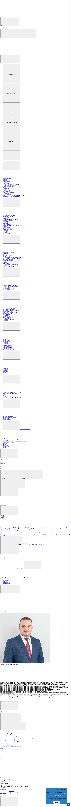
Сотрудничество (6, 188)
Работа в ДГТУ (5, 440)
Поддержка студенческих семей (9, 266)
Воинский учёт (5, 445)
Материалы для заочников (8, 259)
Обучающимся (23, 242)
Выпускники (5, 371)
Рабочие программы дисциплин (9, 442)
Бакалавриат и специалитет (8, 220)
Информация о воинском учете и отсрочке (11, 260)
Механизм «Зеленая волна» (8, 216)
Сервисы (4, 189)
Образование (5, 253)
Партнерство (5, 369)
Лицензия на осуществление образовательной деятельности (14, 195)
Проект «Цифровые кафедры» (8, 192)
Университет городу (6, 183)
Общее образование (6, 218)
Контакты (4, 373)
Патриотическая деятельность (8, 348)
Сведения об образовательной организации (11, 184)
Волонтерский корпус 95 (7, 346)
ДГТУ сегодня (5, 182)
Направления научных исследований (10, 308)
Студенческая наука (6, 316)
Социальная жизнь (6, 190)
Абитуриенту (5, 231)
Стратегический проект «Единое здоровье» (11, 310)
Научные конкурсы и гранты (8, 319)
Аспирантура (5, 222)
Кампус (4, 254)
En (3, 27)
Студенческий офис (6, 256)
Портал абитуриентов (7, 233)
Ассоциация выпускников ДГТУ (9, 416)
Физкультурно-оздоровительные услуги (10, 393)
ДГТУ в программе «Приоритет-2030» (10, 185)
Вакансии (4, 447)
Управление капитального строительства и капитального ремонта (13, 669)
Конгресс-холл (5, 396)
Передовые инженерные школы (9, 186)
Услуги (11, 131)
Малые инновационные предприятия (10, 312)
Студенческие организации (8, 340)
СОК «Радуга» (5, 343)
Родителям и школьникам (11, 93)
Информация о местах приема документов (11, 225)
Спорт (4, 344)
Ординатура (5, 232)
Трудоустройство (6, 418)
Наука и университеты (7, 318)
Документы (5, 443)
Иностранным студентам (7, 255)
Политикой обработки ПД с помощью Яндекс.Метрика (56, 795)
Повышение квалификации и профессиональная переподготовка (15, 441)
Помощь (4, 265)
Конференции (5, 320)
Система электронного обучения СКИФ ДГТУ (11, 258)
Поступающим (11, 74)
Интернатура (5, 223)
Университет (11, 64)
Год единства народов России (8, 349)
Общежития (5, 226)
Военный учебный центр (7, 224)
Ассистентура (5, 230)
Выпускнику (11, 141)
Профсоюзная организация (8, 345)
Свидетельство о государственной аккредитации (12, 196)
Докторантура (5, 315)
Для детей (4, 394)
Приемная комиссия (6, 227)
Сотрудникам (5, 370)
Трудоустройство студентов (8, 263)
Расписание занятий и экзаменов (9, 252)
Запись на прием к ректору (8, 194)
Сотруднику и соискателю (25, 429)
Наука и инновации (11, 103)
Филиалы (4, 187)
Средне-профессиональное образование (10, 286)
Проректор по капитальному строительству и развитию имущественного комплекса (16, 671)
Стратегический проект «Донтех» (9, 309)
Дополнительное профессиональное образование (12, 392)
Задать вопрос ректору (7, 181)
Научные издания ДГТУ (7, 313)
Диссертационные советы (7, 314)
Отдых (4, 395)
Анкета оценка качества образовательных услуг (12, 397)
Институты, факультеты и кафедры (9, 178)
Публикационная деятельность (8, 317)
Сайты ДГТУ (19, 16)
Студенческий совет (6, 339)
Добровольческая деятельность (8, 347)
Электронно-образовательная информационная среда (13, 257)
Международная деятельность (11, 122)
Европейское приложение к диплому (10, 417)
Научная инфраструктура (7, 311)
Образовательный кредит (7, 229)
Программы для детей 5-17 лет (8, 288)
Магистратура (5, 221)
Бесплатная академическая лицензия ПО (10, 264)
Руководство (5, 180)
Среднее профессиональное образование (10, 219)
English (4, 555)
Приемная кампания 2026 (7, 217)
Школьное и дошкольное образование (10, 285)
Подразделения (5, 179)
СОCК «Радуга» (6, 193)
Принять (57, 802)
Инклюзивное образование (8, 191)
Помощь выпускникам (7, 419)
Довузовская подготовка (7, 287)
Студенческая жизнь (11, 112)
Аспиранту (5, 261)
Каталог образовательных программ (9, 215)
